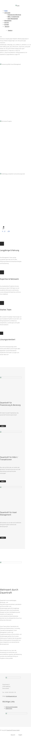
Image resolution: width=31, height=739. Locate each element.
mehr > (3, 426)
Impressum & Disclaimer (11, 707)
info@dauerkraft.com (11, 696)
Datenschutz (9, 709)
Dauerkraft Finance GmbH (13, 730)
